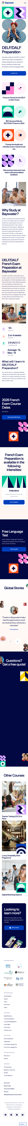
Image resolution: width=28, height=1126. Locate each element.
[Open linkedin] (11, 1115)
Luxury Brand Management (10, 1021)
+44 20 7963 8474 (8, 1075)
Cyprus (5, 1007)
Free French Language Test (10, 1047)
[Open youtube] (22, 1115)
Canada (5, 999)
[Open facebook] (5, 1115)
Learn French (7, 1027)
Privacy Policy (17, 1107)
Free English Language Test (10, 1044)
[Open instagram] (17, 1115)
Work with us (7, 1055)
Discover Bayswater (8, 1038)
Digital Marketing (8, 1016)
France (5, 1001)
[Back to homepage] (8, 2)
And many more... (8, 1030)
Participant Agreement (14, 1109)
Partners (6, 1058)
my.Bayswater (7, 1041)
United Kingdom (7, 996)
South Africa (7, 1004)
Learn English (7, 1024)
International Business (9, 1018)
